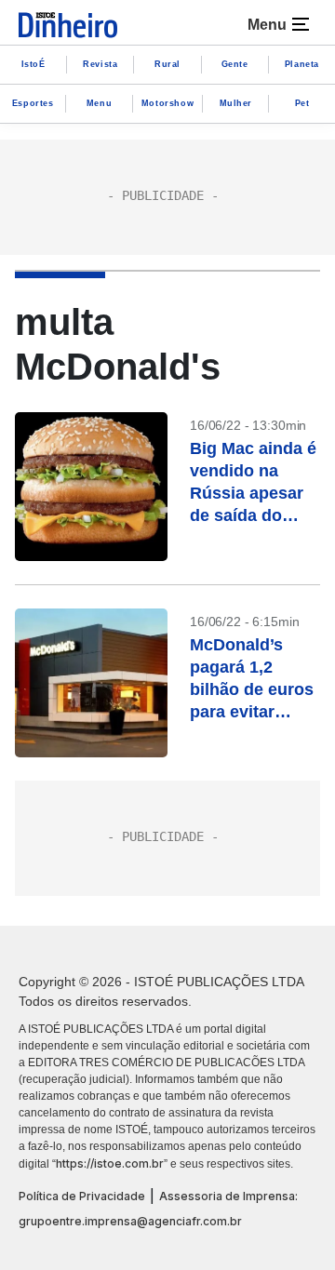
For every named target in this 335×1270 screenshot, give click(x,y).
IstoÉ (33, 64)
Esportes (33, 103)
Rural (167, 64)
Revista (100, 64)
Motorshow (167, 103)
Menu (99, 103)
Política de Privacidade (82, 1196)
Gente (234, 64)
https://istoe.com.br (110, 1163)
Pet (302, 103)
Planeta (302, 64)
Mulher (236, 103)
